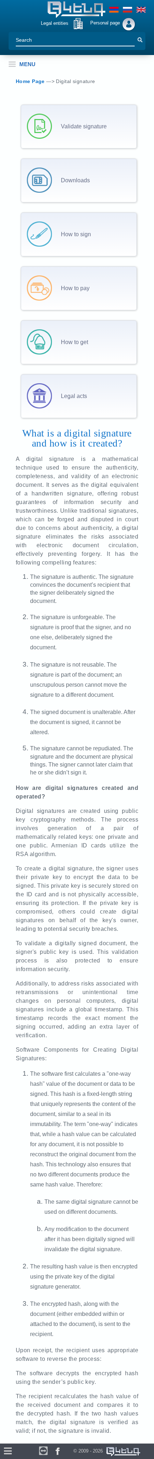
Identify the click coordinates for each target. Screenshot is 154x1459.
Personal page (105, 23)
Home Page (31, 81)
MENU (27, 64)
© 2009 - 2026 (89, 1451)
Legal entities (54, 23)
